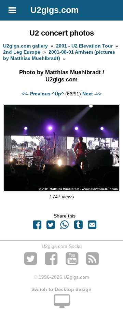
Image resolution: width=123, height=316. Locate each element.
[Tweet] (51, 226)
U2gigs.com (54, 10)
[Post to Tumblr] (78, 226)
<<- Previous (36, 93)
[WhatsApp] (64, 226)
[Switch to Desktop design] (61, 305)
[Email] (92, 226)
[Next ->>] (61, 190)
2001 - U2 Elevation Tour (84, 46)
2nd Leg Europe (21, 52)
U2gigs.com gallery (25, 46)
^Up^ (58, 93)
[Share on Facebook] (37, 226)
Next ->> (91, 93)
